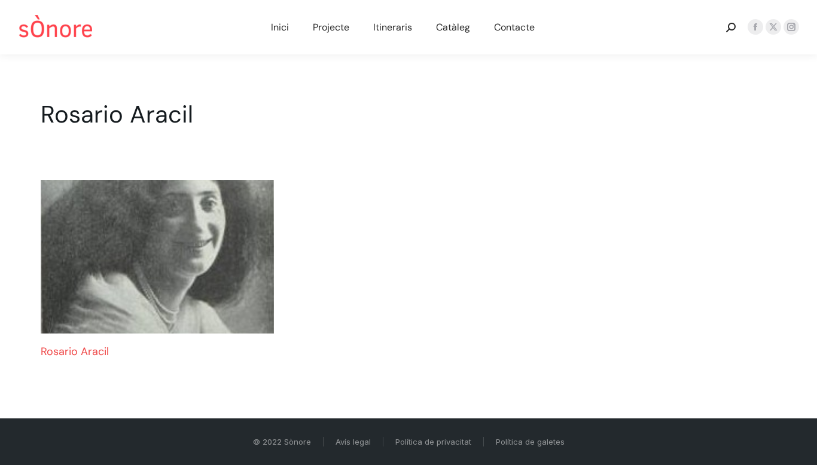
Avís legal (353, 441)
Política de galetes (530, 441)
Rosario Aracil (75, 351)
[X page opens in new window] (773, 27)
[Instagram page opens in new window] (791, 27)
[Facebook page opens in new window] (755, 27)
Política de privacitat (433, 441)
